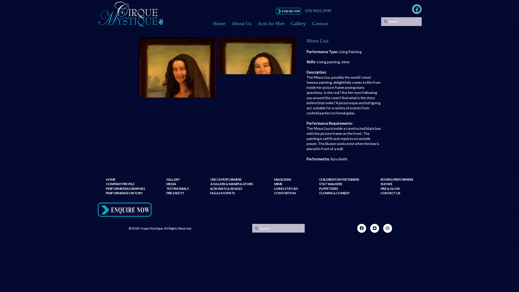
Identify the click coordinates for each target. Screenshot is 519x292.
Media (171, 184)
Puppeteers (328, 188)
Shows (386, 184)
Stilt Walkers (330, 184)
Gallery (173, 179)
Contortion (285, 193)
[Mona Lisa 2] (257, 55)
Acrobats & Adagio (226, 188)
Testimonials (177, 188)
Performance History (124, 193)
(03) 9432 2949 (318, 10)
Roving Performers (397, 179)
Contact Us (390, 193)
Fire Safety (175, 193)
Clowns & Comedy (334, 193)
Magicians (282, 179)
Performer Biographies (125, 188)
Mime (278, 184)
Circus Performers (225, 179)
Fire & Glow (390, 188)
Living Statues (286, 188)
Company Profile (120, 184)
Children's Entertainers (339, 179)
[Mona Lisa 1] (177, 67)
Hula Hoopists (222, 193)
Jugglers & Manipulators (231, 184)
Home (111, 179)
